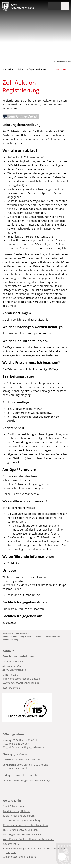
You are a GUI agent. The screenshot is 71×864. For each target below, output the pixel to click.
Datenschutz (22, 633)
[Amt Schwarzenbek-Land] (35, 673)
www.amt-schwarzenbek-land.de (20, 682)
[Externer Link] (20, 116)
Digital (20, 69)
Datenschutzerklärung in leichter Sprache (22, 636)
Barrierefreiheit (53, 636)
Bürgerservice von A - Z (40, 69)
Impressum (7, 633)
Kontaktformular (12, 687)
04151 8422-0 (10, 674)
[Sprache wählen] (50, 6)
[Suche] (57, 6)
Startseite (7, 69)
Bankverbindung (10, 639)
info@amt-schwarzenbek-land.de (21, 678)
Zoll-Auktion (14, 563)
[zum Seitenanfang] (62, 856)
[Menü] (65, 6)
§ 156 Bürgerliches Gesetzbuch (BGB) (30, 413)
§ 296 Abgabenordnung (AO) (24, 409)
